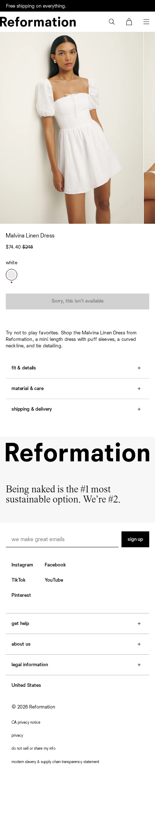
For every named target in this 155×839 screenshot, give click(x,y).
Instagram (22, 565)
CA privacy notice (26, 722)
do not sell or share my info (34, 748)
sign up (135, 539)
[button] (111, 21)
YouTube (54, 580)
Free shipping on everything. (36, 6)
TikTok (19, 580)
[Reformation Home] (38, 22)
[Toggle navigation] (146, 21)
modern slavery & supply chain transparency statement (55, 762)
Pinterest (21, 595)
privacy (17, 735)
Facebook (55, 565)
